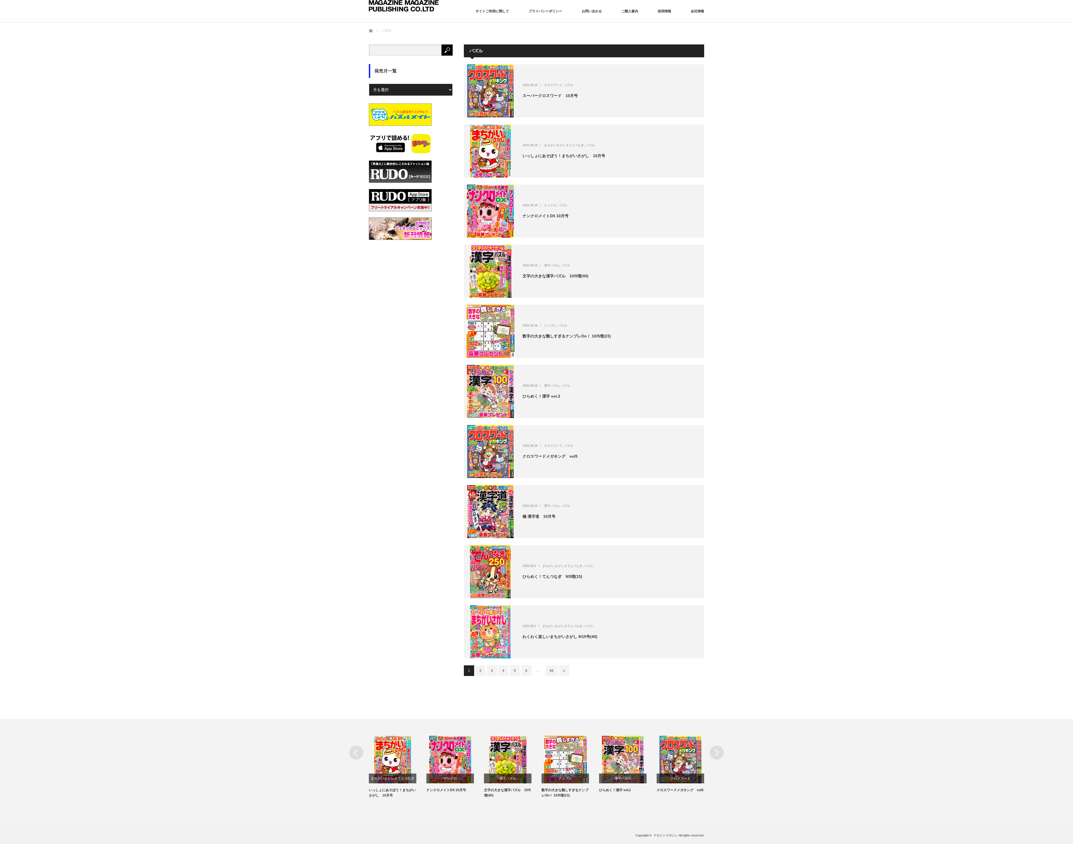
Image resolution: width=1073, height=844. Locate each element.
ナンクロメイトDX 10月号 (546, 216)
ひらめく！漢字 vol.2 (541, 396)
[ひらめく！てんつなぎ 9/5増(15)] (490, 571)
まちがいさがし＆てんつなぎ (564, 145)
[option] (397, 767)
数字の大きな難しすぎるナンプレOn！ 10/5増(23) (567, 336)
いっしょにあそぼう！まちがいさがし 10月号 (564, 155)
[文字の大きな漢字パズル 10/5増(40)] (490, 271)
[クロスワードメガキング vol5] (490, 451)
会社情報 (697, 11)
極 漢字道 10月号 (539, 516)
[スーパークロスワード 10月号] (490, 90)
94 (552, 671)
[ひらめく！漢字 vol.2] (490, 391)
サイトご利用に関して (492, 11)
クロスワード (553, 85)
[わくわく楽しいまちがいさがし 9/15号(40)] (490, 631)
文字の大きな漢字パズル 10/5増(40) (555, 276)
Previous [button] (356, 753)
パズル (568, 85)
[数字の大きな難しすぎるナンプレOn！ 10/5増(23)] (490, 331)
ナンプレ (550, 325)
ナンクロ (550, 205)
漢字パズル (551, 265)
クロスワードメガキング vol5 (550, 456)
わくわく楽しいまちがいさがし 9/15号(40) (560, 636)
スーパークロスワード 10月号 (550, 95)
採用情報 (664, 11)
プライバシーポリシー (545, 11)
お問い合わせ (592, 11)
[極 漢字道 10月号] (490, 511)
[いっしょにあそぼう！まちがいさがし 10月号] (490, 151)
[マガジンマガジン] (404, 5)
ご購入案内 (629, 11)
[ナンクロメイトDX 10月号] (490, 211)
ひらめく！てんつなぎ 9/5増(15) (552, 576)
